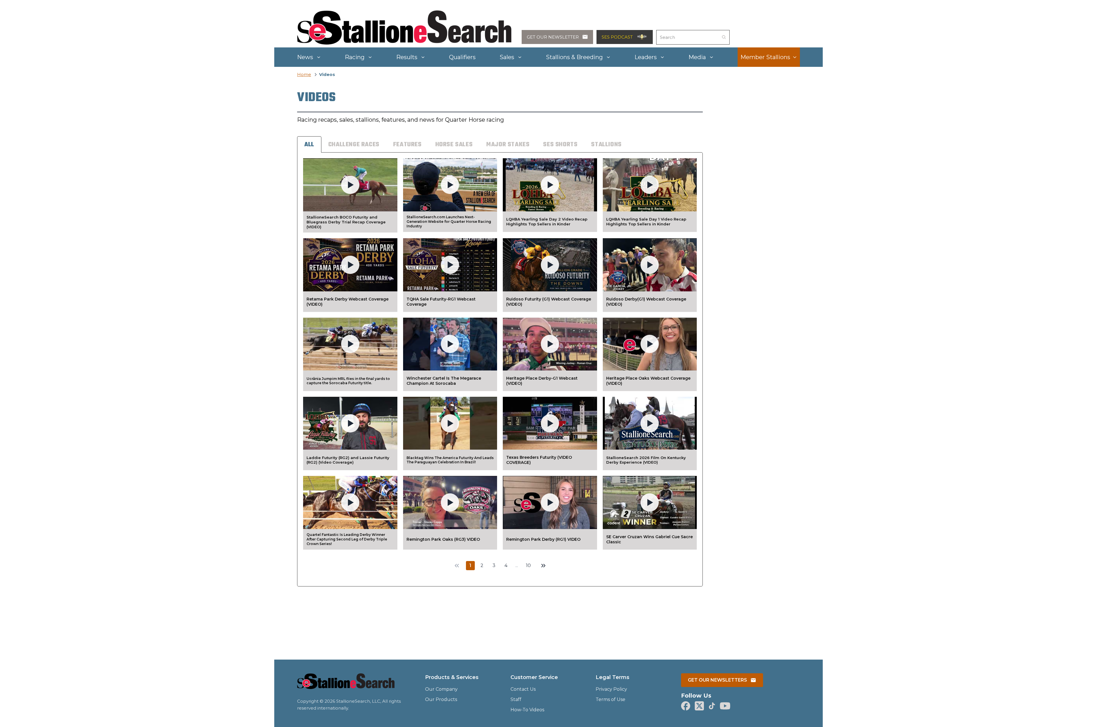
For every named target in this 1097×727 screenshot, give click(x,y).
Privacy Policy (611, 689)
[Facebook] (685, 705)
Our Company (441, 689)
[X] (699, 705)
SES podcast (617, 37)
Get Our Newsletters (717, 680)
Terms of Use (610, 699)
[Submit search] (724, 37)
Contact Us (523, 689)
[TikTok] (711, 705)
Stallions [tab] (606, 144)
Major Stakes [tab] (507, 144)
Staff (516, 699)
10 (528, 565)
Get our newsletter (553, 37)
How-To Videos (527, 709)
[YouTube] (725, 706)
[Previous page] (457, 565)
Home (304, 74)
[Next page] (543, 565)
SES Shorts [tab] (560, 144)
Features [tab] (407, 144)
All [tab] (309, 144)
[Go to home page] (346, 684)
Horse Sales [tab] (454, 144)
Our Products (441, 699)
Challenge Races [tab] (353, 144)
